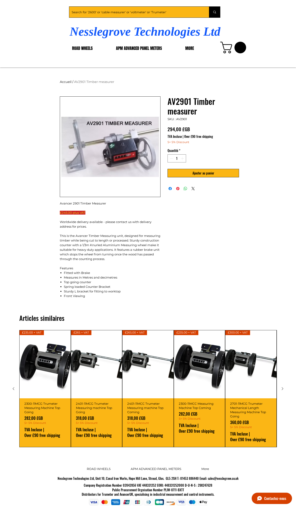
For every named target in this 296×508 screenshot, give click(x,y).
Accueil (65, 82)
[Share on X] (193, 188)
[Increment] (182, 158)
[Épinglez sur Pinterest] (177, 188)
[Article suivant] (282, 388)
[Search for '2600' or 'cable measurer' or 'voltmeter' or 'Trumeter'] (214, 12)
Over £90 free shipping (198, 136)
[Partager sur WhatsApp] (185, 188)
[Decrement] (171, 158)
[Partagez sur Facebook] (170, 188)
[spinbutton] (177, 158)
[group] (148, 388)
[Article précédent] (13, 388)
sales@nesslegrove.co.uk (223, 478)
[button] (234, 47)
